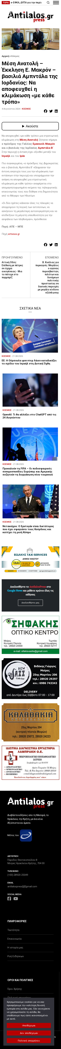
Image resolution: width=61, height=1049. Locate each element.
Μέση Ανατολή (29, 139)
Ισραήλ (6, 155)
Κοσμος (26, 109)
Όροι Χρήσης (14, 988)
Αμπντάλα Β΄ (46, 147)
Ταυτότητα (13, 930)
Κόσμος (15, 56)
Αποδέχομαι (28, 1025)
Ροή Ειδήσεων (15, 956)
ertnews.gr (14, 234)
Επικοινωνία (14, 938)
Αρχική (5, 56)
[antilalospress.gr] (30, 16)
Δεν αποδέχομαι (29, 1033)
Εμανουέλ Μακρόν (44, 143)
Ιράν (22, 155)
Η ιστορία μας (15, 947)
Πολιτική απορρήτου (29, 1040)
